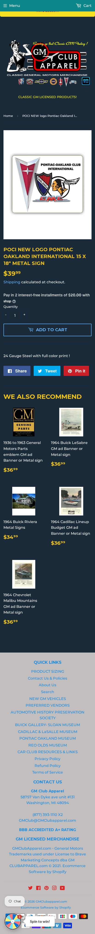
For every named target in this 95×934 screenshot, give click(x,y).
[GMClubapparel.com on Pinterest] (46, 888)
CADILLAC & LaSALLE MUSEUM (47, 732)
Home (8, 116)
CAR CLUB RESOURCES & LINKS (48, 752)
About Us (47, 685)
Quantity (10, 307)
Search (47, 692)
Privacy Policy (47, 759)
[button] (13, 921)
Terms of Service (47, 772)
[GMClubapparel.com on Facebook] (38, 888)
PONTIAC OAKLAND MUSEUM (47, 738)
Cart (87, 5)
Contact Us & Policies (47, 678)
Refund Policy (48, 765)
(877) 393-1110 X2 (48, 815)
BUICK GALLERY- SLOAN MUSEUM (47, 725)
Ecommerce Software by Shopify (46, 907)
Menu (14, 5)
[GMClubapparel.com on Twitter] (30, 888)
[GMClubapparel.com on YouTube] (62, 888)
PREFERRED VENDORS (48, 705)
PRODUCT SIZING (47, 671)
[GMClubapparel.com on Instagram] (54, 888)
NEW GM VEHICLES (47, 699)
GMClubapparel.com (51, 901)
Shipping (11, 282)
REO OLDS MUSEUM (47, 745)
